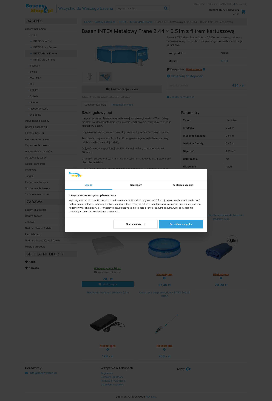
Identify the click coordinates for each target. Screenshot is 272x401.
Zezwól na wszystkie (181, 224)
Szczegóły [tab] (136, 185)
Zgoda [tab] (88, 185)
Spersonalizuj (133, 224)
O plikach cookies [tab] (183, 185)
